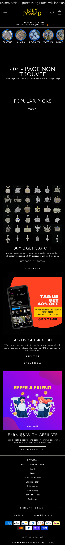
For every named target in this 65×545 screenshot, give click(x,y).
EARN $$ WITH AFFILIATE (32, 464)
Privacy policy (32, 490)
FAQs (32, 473)
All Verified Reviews (32, 477)
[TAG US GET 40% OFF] (32, 306)
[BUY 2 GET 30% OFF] (32, 214)
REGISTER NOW (32, 449)
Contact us (32, 499)
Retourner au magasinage (48, 78)
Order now (32, 363)
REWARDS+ (32, 460)
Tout (32, 109)
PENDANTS (32, 268)
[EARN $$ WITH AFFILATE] (32, 400)
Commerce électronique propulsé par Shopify (32, 542)
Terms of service (32, 495)
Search (33, 469)
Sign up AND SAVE (31, 508)
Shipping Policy (32, 482)
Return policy (32, 486)
